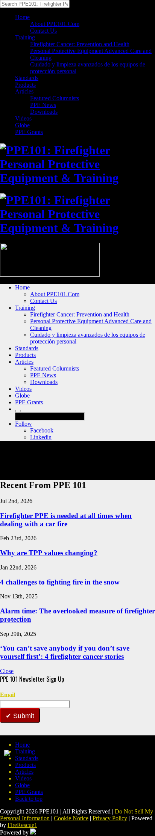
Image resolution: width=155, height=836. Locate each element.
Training (25, 37)
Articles (24, 91)
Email (7, 694)
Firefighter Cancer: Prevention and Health (79, 44)
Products (25, 84)
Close (7, 671)
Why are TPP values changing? (48, 553)
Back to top (29, 798)
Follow (23, 423)
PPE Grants (29, 132)
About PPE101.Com (54, 24)
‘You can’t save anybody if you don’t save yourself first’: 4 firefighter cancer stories (64, 652)
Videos (23, 118)
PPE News (43, 105)
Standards (26, 78)
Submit (22, 716)
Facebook (41, 430)
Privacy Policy (110, 818)
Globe (22, 125)
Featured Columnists (54, 98)
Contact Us (43, 30)
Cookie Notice (71, 818)
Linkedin (41, 437)
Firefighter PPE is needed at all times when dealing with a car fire (66, 520)
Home (22, 17)
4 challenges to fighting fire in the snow (60, 582)
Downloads (44, 111)
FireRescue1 (22, 825)
